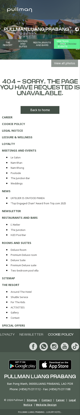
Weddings (17, 183)
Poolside (16, 173)
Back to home (40, 110)
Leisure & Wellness (17, 137)
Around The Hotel (21, 292)
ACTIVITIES (18, 307)
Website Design (46, 404)
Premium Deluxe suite (24, 265)
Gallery (15, 312)
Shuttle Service (19, 297)
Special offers (13, 325)
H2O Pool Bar (18, 235)
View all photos (64, 63)
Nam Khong (17, 168)
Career (7, 117)
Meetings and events (63, 43)
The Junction (18, 230)
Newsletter (11, 211)
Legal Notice (12, 130)
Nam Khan (16, 162)
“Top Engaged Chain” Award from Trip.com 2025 (38, 203)
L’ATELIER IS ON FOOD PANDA (28, 198)
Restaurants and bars (42, 44)
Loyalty (8, 144)
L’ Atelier (15, 224)
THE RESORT (7, 44)
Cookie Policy (13, 124)
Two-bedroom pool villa (24, 270)
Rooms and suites (22, 43)
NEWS (6, 191)
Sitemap (8, 278)
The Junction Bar (20, 178)
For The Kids (18, 302)
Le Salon (16, 157)
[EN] (76, 29)
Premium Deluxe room (24, 255)
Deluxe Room (18, 250)
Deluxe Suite (18, 260)
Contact (15, 318)
